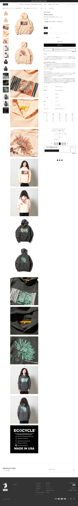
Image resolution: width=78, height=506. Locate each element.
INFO (54, 4)
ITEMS (45, 4)
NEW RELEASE (27, 4)
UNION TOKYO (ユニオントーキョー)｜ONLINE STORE (12, 8)
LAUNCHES (50, 4)
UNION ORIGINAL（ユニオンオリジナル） (31, 8)
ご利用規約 (47, 492)
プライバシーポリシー (49, 488)
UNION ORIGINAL (34, 4)
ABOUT (57, 4)
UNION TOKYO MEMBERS (40, 492)
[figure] (52, 143)
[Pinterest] (62, 160)
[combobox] (59, 144)
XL (60, 33)
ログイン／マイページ (39, 494)
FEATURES (21, 4)
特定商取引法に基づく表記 (50, 490)
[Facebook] (57, 160)
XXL (65, 33)
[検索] (67, 4)
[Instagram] (69, 490)
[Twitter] (59, 160)
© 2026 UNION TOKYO (6, 499)
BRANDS (40, 4)
